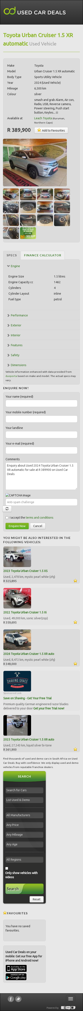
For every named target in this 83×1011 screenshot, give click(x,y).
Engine (15, 266)
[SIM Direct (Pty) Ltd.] (73, 1008)
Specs (12, 255)
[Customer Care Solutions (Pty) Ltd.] (68, 1008)
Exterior (16, 325)
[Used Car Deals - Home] (34, 11)
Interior (15, 335)
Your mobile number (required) (26, 412)
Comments (13, 459)
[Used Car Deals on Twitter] (18, 999)
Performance (19, 315)
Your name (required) (19, 396)
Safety (15, 355)
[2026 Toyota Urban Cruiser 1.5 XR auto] (17, 639)
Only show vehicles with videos (21, 875)
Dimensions (18, 365)
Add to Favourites (53, 130)
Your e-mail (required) (20, 443)
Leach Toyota (43, 118)
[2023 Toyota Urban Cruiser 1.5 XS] (17, 556)
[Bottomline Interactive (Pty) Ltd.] (63, 1008)
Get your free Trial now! (48, 708)
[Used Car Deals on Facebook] (11, 999)
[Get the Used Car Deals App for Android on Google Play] (16, 976)
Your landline (14, 428)
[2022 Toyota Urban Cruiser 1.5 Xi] (17, 598)
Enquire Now (17, 526)
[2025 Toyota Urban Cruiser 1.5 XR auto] (17, 725)
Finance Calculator (42, 255)
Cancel (37, 526)
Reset (36, 899)
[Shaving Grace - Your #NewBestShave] (17, 681)
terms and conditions (39, 517)
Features (17, 345)
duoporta (11, 376)
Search (13, 888)
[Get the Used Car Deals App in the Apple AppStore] (16, 971)
